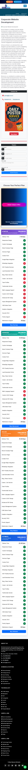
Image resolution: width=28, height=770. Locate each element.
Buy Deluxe (14, 530)
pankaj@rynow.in (8, 95)
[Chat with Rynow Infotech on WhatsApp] (25, 767)
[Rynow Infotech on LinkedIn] (15, 765)
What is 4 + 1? (5, 167)
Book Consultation (6, 716)
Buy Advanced (14, 426)
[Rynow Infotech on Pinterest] (19, 765)
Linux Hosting (5, 674)
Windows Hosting (6, 677)
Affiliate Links (5, 744)
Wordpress (5, 693)
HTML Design (5, 691)
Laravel (4, 700)
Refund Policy (5, 748)
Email (3, 151)
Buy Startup (14, 325)
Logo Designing (6, 725)
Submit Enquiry (14, 172)
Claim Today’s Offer (14, 204)
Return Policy (5, 753)
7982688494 (16, 99)
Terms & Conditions (7, 746)
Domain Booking (6, 670)
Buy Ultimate (14, 631)
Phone (3, 156)
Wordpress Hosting (7, 679)
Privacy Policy (5, 755)
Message (4, 160)
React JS (4, 704)
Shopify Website (6, 708)
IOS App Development (7, 721)
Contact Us (5, 732)
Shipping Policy (6, 750)
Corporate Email (6, 683)
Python (4, 702)
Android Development (7, 719)
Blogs (3, 734)
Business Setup (6, 727)
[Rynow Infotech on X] (12, 765)
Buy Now (14, 134)
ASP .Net (4, 706)
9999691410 (7, 99)
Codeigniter (5, 698)
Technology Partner (7, 742)
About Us (4, 729)
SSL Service (5, 681)
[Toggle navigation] (25, 6)
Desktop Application (7, 723)
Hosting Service (6, 672)
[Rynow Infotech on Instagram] (8, 765)
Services (24, 13)
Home (17, 13)
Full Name (4, 147)
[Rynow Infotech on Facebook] (5, 765)
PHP (3, 695)
